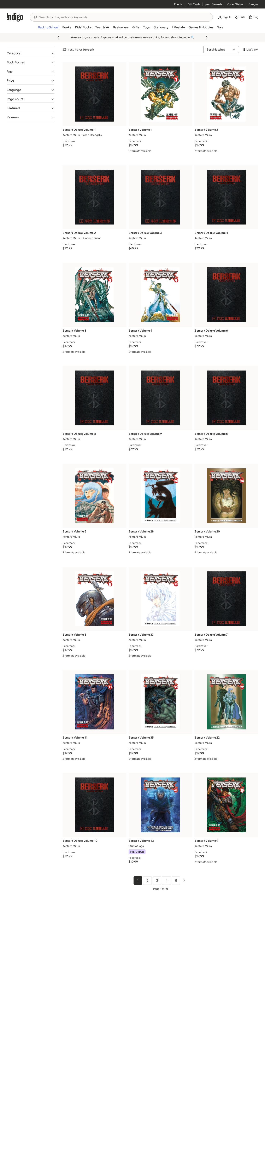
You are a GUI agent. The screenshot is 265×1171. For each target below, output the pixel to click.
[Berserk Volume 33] (160, 598)
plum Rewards (213, 4)
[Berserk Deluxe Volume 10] (94, 804)
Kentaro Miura (71, 134)
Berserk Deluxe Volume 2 (79, 233)
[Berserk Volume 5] (94, 495)
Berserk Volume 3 (74, 330)
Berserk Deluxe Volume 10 (80, 841)
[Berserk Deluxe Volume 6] (226, 294)
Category (13, 53)
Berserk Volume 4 (140, 330)
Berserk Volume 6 (74, 634)
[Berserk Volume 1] (160, 93)
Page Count (15, 99)
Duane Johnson (91, 238)
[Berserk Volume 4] (160, 294)
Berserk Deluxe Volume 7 (211, 634)
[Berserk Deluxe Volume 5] (226, 398)
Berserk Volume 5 (74, 531)
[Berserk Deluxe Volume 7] (226, 598)
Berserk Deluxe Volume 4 (211, 233)
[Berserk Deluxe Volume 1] (94, 93)
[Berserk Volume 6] (94, 598)
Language (14, 90)
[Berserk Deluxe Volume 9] (160, 398)
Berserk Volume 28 (141, 531)
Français (253, 4)
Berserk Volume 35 (141, 737)
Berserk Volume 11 (75, 737)
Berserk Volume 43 (141, 841)
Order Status (235, 4)
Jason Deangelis (92, 134)
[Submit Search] (35, 17)
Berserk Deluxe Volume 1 (79, 130)
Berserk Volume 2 (206, 130)
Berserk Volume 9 (206, 841)
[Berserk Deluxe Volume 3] (160, 197)
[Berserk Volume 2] (226, 93)
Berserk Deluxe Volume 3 (145, 233)
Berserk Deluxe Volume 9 (145, 434)
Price (10, 80)
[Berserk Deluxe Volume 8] (94, 398)
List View (252, 49)
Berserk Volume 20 (207, 531)
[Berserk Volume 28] (160, 495)
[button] (48, 29)
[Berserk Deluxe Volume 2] (94, 197)
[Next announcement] (206, 37)
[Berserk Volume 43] (160, 804)
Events (178, 4)
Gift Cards (194, 4)
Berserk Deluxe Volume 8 (79, 434)
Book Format (16, 62)
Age (10, 71)
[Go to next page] (184, 880)
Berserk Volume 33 (141, 634)
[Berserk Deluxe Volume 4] (226, 197)
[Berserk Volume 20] (226, 495)
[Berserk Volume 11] (94, 701)
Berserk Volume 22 (206, 737)
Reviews (13, 117)
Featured (13, 108)
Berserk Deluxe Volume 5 (211, 434)
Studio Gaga (136, 845)
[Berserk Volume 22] (226, 701)
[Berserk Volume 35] (160, 701)
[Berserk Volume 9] (226, 804)
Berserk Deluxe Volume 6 (211, 330)
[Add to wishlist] (122, 121)
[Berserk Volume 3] (94, 294)
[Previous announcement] (58, 37)
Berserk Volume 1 (140, 130)
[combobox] (124, 17)
